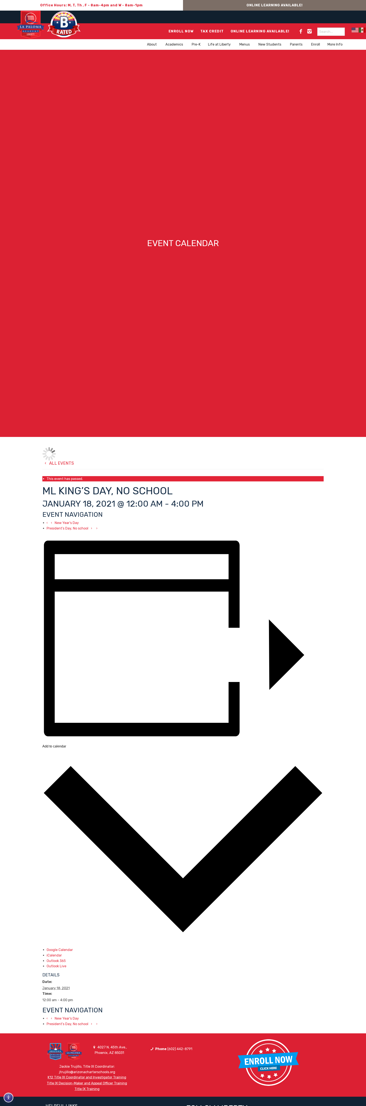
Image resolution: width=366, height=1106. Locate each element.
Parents (296, 44)
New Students (269, 44)
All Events (61, 463)
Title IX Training (87, 1089)
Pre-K (196, 44)
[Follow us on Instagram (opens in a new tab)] (309, 31)
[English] (355, 30)
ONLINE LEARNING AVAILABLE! (275, 5)
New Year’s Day (66, 523)
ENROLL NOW (181, 31)
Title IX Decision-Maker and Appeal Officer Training (87, 1083)
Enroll (315, 44)
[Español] (362, 30)
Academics (174, 44)
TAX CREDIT (212, 31)
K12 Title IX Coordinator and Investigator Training (87, 1077)
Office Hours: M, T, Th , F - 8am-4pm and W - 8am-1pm (91, 5)
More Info (334, 44)
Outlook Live (56, 966)
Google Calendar (60, 950)
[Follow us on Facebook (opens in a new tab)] (300, 31)
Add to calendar (54, 746)
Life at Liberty (219, 44)
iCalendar (54, 955)
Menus (244, 44)
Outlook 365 (56, 961)
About (152, 44)
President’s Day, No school (68, 528)
